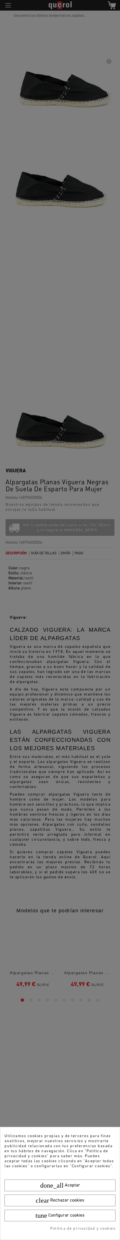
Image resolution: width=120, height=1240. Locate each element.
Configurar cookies (60, 1215)
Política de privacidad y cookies (83, 1229)
